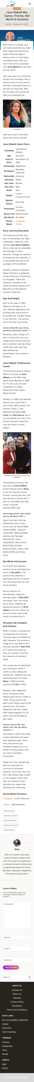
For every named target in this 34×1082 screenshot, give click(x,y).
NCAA (5, 1068)
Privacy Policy (17, 1002)
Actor (4, 1050)
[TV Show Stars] (11, 3)
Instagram (20, 221)
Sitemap (17, 998)
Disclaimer (17, 1006)
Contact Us (17, 990)
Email (7, 949)
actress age (9, 811)
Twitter (19, 224)
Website (8, 960)
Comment (9, 904)
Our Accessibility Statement (15, 1020)
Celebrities (7, 1046)
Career (5, 1024)
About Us (17, 994)
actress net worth (11, 825)
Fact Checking (9, 1032)
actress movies (10, 820)
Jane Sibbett (9, 830)
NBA (4, 1064)
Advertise (6, 1028)
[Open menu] (30, 3)
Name (7, 937)
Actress (17, 8)
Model (5, 1054)
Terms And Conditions (17, 1010)
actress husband (10, 816)
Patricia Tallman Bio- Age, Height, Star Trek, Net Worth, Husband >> (15, 727)
